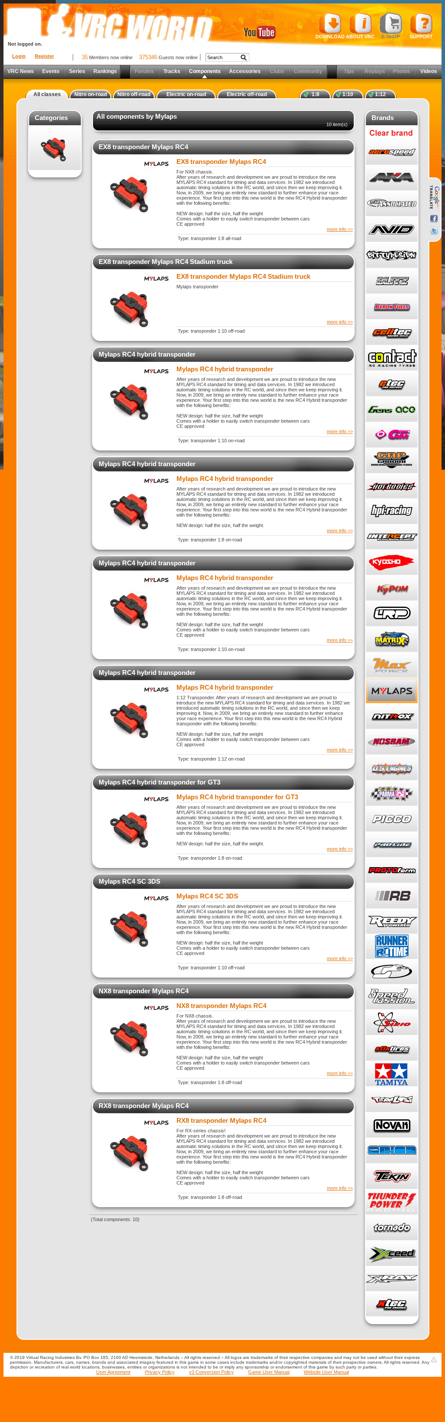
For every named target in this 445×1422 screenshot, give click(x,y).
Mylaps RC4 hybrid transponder (147, 354)
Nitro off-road (133, 94)
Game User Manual (268, 1372)
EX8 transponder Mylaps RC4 (143, 146)
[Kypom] (392, 588)
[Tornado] (392, 1228)
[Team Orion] (392, 1151)
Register (44, 56)
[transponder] (55, 148)
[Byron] (392, 307)
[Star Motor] (392, 1022)
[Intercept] (392, 537)
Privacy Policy (160, 1372)
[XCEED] (392, 1253)
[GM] (392, 435)
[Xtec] (392, 1304)
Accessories (245, 71)
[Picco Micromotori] (392, 819)
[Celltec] (392, 332)
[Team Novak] (392, 1125)
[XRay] (392, 1278)
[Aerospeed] (392, 152)
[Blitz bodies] (392, 281)
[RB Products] (392, 895)
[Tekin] (392, 1176)
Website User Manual (326, 1372)
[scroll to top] (433, 1359)
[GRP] (392, 460)
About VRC (360, 36)
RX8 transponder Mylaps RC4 (144, 1105)
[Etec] (392, 384)
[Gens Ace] (392, 409)
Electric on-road (186, 94)
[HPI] (392, 511)
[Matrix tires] (392, 639)
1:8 (315, 94)
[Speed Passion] (392, 997)
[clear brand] (392, 137)
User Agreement (113, 1372)
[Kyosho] (392, 562)
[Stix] (392, 1048)
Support (421, 36)
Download (330, 36)
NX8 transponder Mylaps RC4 (144, 991)
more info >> (340, 229)
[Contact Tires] (392, 358)
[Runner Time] (392, 946)
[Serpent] (392, 971)
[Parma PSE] (392, 793)
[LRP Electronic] (392, 614)
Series (77, 71)
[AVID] (392, 230)
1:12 (380, 94)
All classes (47, 94)
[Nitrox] (392, 716)
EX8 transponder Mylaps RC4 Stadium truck (165, 261)
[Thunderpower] (392, 1202)
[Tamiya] (392, 1074)
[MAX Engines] (392, 665)
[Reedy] (392, 921)
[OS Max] (392, 768)
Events (51, 71)
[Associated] (392, 204)
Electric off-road (247, 94)
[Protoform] (392, 870)
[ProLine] (392, 845)
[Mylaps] (392, 691)
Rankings (105, 71)
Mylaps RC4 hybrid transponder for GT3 (159, 782)
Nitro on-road (90, 94)
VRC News (20, 71)
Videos (428, 71)
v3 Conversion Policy (211, 1372)
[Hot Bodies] (392, 486)
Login (19, 56)
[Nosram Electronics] (392, 742)
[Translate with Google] (433, 197)
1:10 (347, 94)
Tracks (171, 71)
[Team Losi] (392, 1099)
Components (205, 71)
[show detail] (135, 217)
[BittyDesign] (392, 255)
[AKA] (392, 178)
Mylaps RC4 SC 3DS (129, 881)
